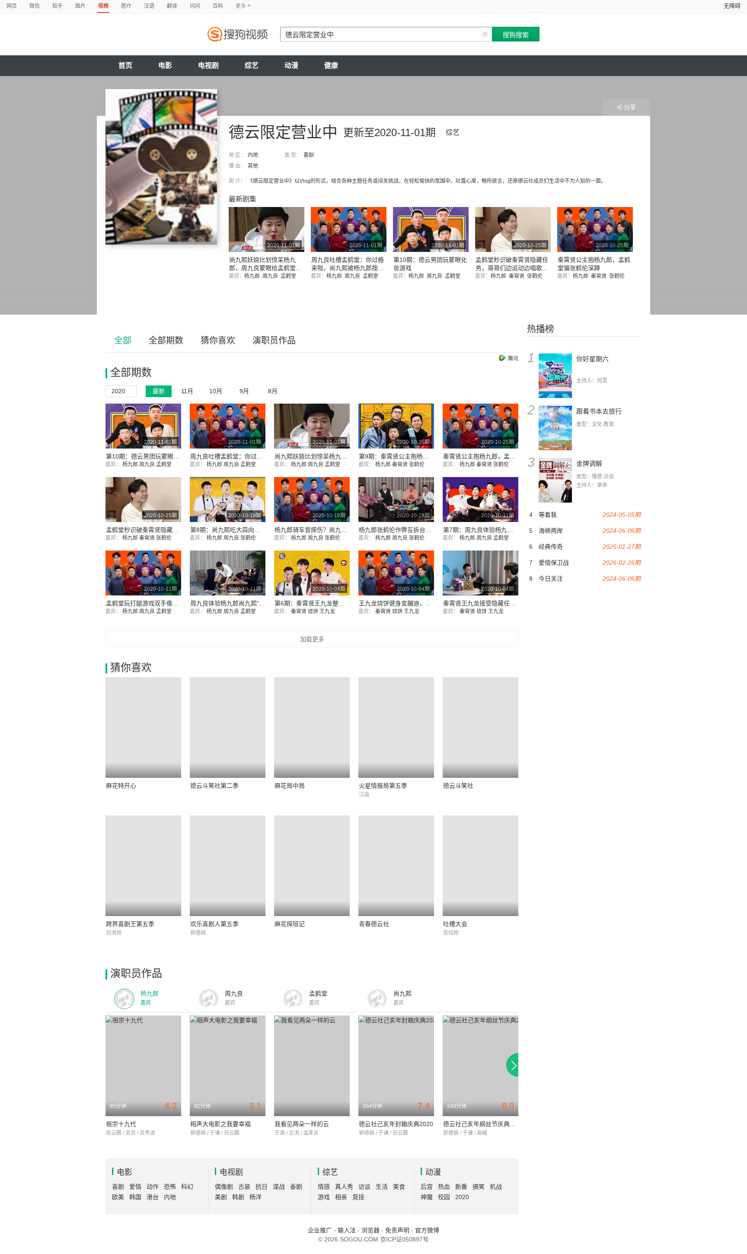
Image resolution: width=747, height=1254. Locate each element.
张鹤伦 (536, 276)
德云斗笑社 (458, 785)
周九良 (271, 276)
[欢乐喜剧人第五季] (227, 865)
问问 (195, 6)
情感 (324, 1186)
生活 (382, 1186)
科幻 (187, 1186)
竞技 (358, 1197)
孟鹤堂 (290, 276)
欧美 (118, 1197)
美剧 (221, 1197)
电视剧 (208, 65)
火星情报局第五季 (383, 785)
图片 (80, 6)
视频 (103, 6)
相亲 (341, 1197)
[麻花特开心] (143, 727)
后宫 (427, 1186)
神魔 (427, 1197)
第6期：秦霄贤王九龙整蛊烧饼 (316, 603)
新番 (461, 1186)
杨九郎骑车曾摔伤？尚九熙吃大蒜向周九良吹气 (338, 529)
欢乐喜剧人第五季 (214, 923)
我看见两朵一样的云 (302, 1123)
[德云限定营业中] (161, 167)
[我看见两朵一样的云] (312, 1065)
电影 (165, 65)
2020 (462, 1197)
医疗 (126, 6)
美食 (399, 1186)
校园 (444, 1197)
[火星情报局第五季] (396, 727)
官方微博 (427, 1230)
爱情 (135, 1186)
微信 (34, 6)
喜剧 (308, 155)
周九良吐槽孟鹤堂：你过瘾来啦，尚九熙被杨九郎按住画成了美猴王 (347, 268)
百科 (218, 6)
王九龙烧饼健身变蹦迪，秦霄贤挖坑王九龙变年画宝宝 (431, 603)
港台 (153, 1197)
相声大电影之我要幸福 (220, 1123)
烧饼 (313, 611)
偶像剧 (224, 1186)
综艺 (252, 65)
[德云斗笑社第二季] (227, 727)
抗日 (261, 1186)
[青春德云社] (396, 865)
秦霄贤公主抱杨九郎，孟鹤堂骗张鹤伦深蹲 (500, 456)
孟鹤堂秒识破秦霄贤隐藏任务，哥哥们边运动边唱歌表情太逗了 (512, 268)
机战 (496, 1186)
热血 (444, 1186)
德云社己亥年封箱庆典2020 (396, 1123)
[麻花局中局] (312, 727)
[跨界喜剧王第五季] (143, 865)
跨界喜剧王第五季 (130, 923)
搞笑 (478, 1186)
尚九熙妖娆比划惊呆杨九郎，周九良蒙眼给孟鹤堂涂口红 (265, 268)
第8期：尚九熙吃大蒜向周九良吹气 (237, 529)
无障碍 (732, 6)
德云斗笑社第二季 (214, 785)
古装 (244, 1186)
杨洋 (255, 1197)
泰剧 (296, 1186)
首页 (125, 65)
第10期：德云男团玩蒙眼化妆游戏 (152, 456)
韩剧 (238, 1197)
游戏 (324, 1197)
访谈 (364, 1186)
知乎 (57, 6)
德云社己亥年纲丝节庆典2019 (483, 1123)
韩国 (135, 1197)
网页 (11, 6)
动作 (153, 1186)
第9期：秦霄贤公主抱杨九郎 (397, 456)
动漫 (291, 65)
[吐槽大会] (480, 865)
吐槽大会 (455, 923)
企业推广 (320, 1230)
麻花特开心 (121, 785)
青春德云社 (374, 923)
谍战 (279, 1186)
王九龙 (327, 611)
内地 (253, 155)
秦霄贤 (518, 276)
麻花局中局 (290, 785)
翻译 (172, 6)
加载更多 (312, 639)
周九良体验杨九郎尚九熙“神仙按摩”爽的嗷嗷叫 (253, 603)
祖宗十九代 (121, 1123)
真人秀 (344, 1186)
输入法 (347, 1230)
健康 (331, 65)
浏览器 (370, 1230)
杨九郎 (253, 276)
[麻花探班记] (312, 865)
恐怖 (170, 1186)
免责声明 (397, 1230)
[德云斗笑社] (480, 727)
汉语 (149, 6)
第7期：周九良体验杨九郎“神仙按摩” (492, 529)
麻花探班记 (290, 923)
